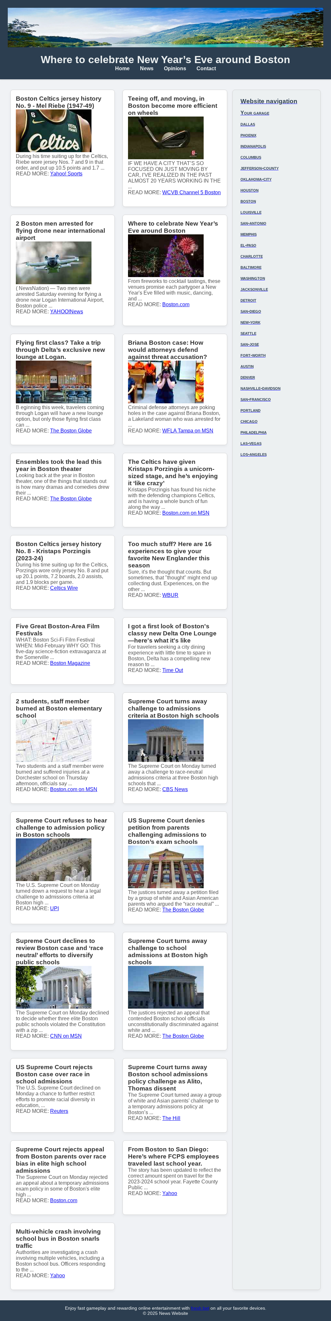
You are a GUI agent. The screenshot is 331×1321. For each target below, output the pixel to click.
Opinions (175, 68)
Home (122, 68)
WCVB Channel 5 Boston (191, 192)
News (147, 68)
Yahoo (169, 1193)
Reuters (59, 1111)
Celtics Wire (64, 588)
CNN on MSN (66, 1036)
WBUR (170, 595)
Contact (206, 68)
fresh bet (200, 1308)
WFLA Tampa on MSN (187, 430)
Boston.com (175, 304)
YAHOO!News (66, 311)
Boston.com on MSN (185, 513)
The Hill (171, 1118)
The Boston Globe (71, 430)
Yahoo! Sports (66, 173)
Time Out (172, 670)
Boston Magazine (70, 663)
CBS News (175, 789)
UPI (54, 908)
